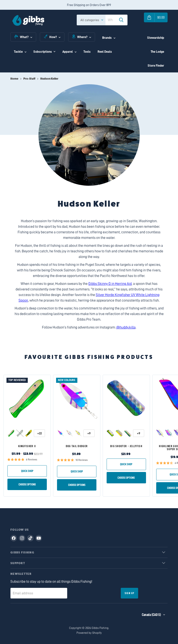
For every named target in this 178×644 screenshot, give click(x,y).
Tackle (18, 51)
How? (53, 37)
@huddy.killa (126, 327)
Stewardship (155, 37)
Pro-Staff (29, 78)
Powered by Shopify (89, 632)
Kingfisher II (27, 446)
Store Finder (156, 65)
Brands (107, 37)
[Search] (121, 20)
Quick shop (27, 470)
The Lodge (157, 51)
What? (24, 37)
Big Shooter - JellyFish (126, 446)
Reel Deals (105, 51)
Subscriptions (42, 51)
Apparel (67, 51)
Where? (82, 37)
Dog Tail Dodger (77, 446)
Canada (151, 615)
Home (14, 78)
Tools (87, 51)
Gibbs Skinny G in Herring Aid (110, 284)
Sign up (129, 593)
